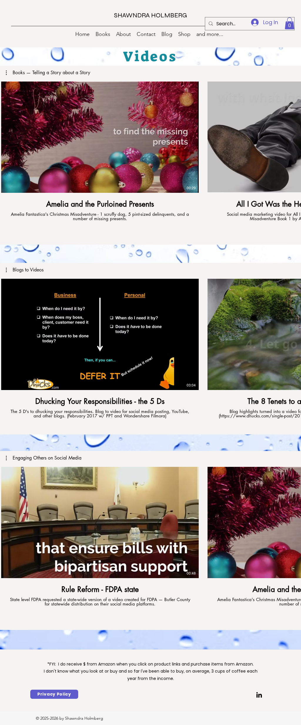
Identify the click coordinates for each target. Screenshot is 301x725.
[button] (290, 23)
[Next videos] (293, 136)
